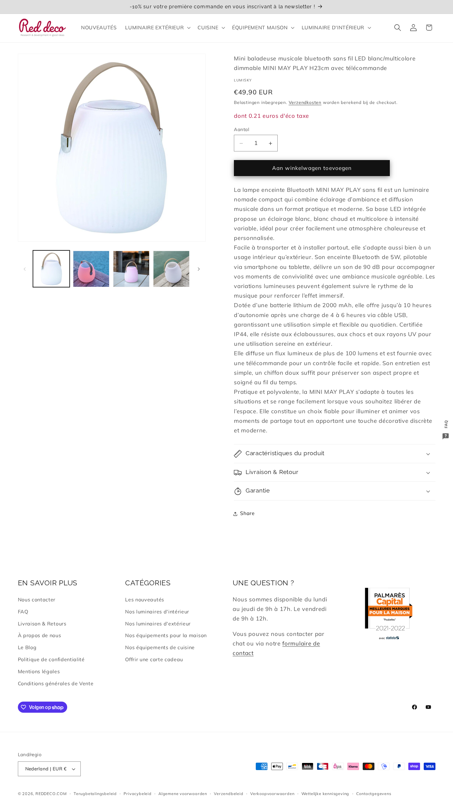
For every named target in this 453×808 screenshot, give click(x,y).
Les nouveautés (144, 599)
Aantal (241, 129)
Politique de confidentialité (51, 659)
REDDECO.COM (51, 793)
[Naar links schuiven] (24, 269)
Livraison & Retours (42, 623)
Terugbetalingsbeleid (95, 793)
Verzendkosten (305, 102)
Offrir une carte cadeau (154, 659)
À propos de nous (39, 635)
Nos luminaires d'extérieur (158, 623)
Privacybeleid (137, 793)
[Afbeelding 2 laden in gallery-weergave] (91, 269)
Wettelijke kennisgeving (325, 793)
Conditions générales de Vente (56, 683)
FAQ (23, 611)
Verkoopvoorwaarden (272, 793)
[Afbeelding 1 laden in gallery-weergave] (51, 269)
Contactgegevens (373, 793)
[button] (157, 27)
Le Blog (27, 647)
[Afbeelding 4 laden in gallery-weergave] (171, 269)
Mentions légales (39, 671)
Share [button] (247, 513)
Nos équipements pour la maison (166, 635)
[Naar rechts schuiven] (199, 269)
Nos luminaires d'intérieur (157, 611)
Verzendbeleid (228, 793)
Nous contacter (37, 599)
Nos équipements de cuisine (160, 647)
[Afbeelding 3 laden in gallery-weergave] (131, 269)
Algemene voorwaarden (182, 793)
